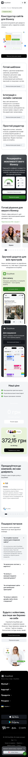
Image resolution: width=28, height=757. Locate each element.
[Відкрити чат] (25, 754)
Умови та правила (10, 743)
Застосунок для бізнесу (13, 342)
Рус (16, 740)
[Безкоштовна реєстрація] (14, 76)
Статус (19, 745)
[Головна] (6, 2)
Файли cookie (11, 745)
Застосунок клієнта (13, 289)
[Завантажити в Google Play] (14, 722)
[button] (6, 514)
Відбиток (19, 743)
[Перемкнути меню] (24, 2)
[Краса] (11, 236)
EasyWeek (3, 7)
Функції (9, 7)
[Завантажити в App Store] (14, 717)
